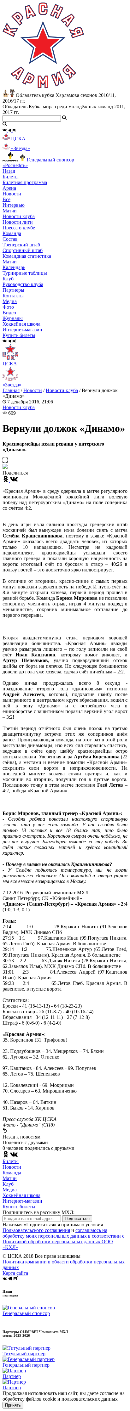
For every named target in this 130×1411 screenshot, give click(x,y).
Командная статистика (27, 256)
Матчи (10, 210)
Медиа (10, 1189)
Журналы (13, 318)
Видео (9, 312)
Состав (10, 239)
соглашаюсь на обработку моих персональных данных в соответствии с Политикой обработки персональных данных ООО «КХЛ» (63, 1239)
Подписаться (77, 1218)
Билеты (11, 1161)
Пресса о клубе (19, 227)
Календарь (14, 267)
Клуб (8, 1184)
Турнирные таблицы (25, 273)
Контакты (13, 295)
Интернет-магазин (22, 1201)
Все (6, 199)
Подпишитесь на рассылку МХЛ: (38, 1212)
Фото (8, 307)
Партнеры (13, 290)
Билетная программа (25, 182)
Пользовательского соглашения (36, 1230)
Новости (32, 390)
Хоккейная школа (21, 1195)
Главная (11, 390)
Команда (12, 1172)
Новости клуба (19, 216)
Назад (9, 171)
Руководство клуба (23, 284)
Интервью (14, 205)
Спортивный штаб (23, 250)
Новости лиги (18, 222)
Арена (9, 188)
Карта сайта (15, 1273)
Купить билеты (19, 1206)
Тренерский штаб (21, 244)
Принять (13, 1405)
